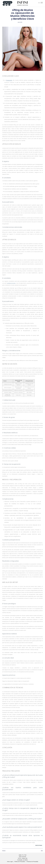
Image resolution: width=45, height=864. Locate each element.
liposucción (9, 80)
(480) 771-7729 (8, 2)
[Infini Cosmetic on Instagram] (9, 5)
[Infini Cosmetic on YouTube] (6, 5)
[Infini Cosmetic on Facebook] (4, 5)
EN (39, 2)
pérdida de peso (11, 283)
